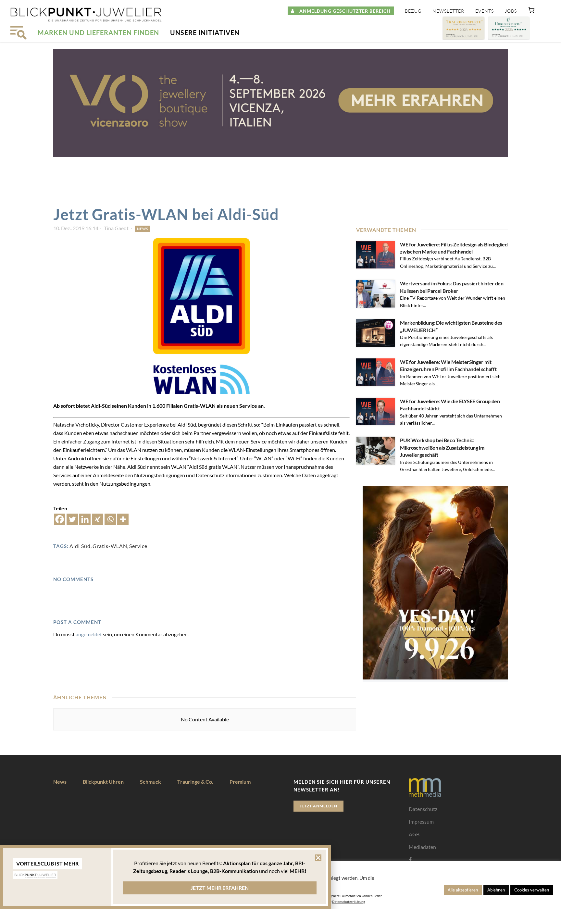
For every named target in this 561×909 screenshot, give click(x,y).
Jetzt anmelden (318, 805)
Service (138, 546)
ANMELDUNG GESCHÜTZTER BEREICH (342, 11)
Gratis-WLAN (110, 546)
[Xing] (97, 519)
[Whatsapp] (110, 519)
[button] (531, 11)
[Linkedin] (85, 519)
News (142, 229)
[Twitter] (72, 519)
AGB (414, 834)
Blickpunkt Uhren (103, 781)
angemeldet (89, 634)
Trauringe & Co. (195, 781)
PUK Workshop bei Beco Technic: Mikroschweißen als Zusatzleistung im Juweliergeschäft (442, 447)
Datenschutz (423, 809)
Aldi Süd (80, 546)
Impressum (421, 821)
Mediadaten (422, 847)
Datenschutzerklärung (348, 901)
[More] (123, 519)
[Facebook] (59, 519)
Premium (240, 781)
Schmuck (150, 781)
